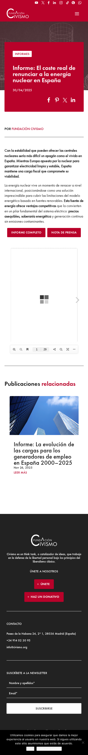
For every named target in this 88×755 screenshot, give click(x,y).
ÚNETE (45, 584)
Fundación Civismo (28, 129)
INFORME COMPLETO (26, 232)
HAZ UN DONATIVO (45, 597)
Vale (30, 748)
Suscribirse (44, 708)
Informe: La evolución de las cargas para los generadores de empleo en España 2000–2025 (44, 453)
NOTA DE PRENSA (64, 232)
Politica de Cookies (49, 748)
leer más (20, 473)
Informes (22, 54)
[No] (83, 742)
